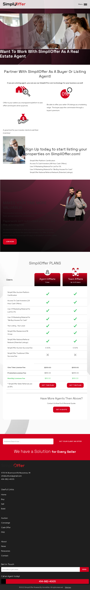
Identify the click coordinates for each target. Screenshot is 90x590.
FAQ (3, 532)
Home (3, 494)
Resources (5, 551)
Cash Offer (6, 527)
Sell (2, 504)
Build (3, 508)
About (4, 541)
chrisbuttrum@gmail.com (11, 476)
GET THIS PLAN (48, 385)
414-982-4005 (7, 479)
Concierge (5, 523)
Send (84, 569)
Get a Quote (61, 410)
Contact (4, 555)
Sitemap (68, 587)
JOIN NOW (10, 242)
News (3, 546)
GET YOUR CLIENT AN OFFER (70, 441)
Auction (4, 518)
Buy (2, 499)
